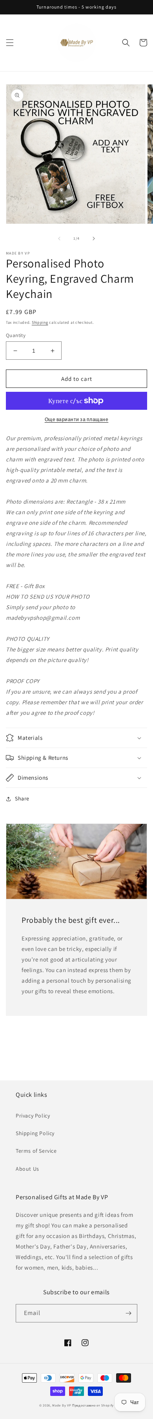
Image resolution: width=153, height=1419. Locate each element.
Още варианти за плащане (77, 419)
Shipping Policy (35, 1133)
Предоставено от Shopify (93, 1405)
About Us (27, 1168)
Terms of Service (36, 1150)
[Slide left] (59, 238)
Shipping (40, 322)
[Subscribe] (128, 1313)
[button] (9, 42)
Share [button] (22, 798)
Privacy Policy (33, 1115)
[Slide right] (93, 238)
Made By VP (61, 1405)
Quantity (16, 335)
